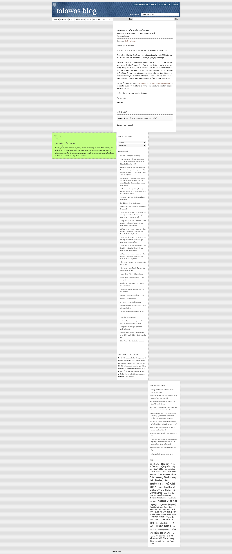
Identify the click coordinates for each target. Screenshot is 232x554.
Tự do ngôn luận (163, 530)
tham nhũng (171, 514)
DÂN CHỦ (158, 469)
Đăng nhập (96, 19)
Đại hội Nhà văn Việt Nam (162, 537)
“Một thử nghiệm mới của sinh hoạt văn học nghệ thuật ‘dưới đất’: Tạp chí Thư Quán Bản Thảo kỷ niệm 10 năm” (164, 441)
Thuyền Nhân (157, 516)
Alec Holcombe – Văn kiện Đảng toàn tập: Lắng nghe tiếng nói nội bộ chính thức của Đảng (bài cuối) (132, 161)
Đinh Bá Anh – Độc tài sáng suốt (130, 203)
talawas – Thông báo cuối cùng (133, 30)
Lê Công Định (162, 491)
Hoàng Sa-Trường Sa (159, 482)
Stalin (163, 514)
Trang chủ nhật (164, 4)
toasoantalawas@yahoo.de (162, 83)
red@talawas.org (143, 83)
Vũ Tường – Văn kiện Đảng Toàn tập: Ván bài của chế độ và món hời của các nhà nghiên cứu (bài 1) (133, 191)
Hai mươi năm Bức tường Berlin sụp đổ (163, 477)
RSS (110, 19)
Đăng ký (104, 19)
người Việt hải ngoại (163, 502)
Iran (160, 487)
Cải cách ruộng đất (160, 466)
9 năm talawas (130, 41)
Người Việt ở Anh (156, 507)
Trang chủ (55, 19)
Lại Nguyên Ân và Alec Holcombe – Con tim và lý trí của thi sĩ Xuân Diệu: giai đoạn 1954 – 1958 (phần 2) (133, 248)
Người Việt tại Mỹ (168, 504)
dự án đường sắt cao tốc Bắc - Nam (162, 470)
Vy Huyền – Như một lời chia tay (130, 302)
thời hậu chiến (162, 523)
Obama (153, 509)
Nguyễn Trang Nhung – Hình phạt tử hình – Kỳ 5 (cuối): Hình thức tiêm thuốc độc (133, 335)
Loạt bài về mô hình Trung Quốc (162, 488)
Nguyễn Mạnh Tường (158, 498)
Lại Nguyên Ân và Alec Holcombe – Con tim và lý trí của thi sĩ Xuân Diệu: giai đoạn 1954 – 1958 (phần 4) (133, 231)
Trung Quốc (163, 525)
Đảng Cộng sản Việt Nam (162, 539)
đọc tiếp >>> (84, 156)
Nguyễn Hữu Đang (164, 495)
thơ (156, 520)
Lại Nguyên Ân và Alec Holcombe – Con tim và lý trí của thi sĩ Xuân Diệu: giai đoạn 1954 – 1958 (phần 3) (133, 240)
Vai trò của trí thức (163, 531)
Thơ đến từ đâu (161, 521)
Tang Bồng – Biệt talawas (128, 317)
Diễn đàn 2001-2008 (141, 4)
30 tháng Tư (154, 464)
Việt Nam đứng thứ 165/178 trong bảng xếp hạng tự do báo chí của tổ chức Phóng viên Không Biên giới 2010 (163, 416)
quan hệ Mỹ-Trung (163, 512)
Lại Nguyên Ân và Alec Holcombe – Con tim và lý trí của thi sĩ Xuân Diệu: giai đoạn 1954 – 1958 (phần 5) (133, 223)
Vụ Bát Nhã (160, 536)
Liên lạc (88, 19)
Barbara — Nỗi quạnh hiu (128, 298)
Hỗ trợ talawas (80, 19)
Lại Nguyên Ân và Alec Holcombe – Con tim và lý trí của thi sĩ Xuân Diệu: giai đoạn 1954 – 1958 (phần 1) (133, 256)
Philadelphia (164, 509)
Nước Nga (167, 507)
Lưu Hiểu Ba (169, 493)
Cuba (173, 464)
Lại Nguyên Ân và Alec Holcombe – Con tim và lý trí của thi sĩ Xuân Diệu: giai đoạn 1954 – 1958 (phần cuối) (133, 215)
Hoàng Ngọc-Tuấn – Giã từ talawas (131, 274)
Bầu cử (165, 464)
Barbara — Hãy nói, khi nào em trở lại (132, 295)
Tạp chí (153, 4)
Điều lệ (71, 19)
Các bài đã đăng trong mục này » (162, 454)
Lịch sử (152, 495)
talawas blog (77, 10)
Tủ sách (175, 4)
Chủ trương (64, 19)
